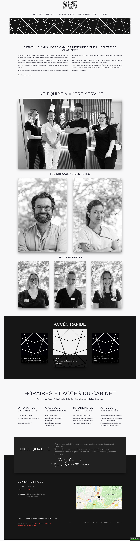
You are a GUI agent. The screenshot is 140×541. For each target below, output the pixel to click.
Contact (103, 14)
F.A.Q (95, 522)
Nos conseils (84, 14)
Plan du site (32, 525)
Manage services (135, 538)
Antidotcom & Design (41, 523)
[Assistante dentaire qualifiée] (33, 284)
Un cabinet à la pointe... (25, 75)
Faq (94, 14)
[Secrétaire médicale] (70, 284)
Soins (86, 522)
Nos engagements (66, 14)
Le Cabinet (37, 14)
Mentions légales (23, 525)
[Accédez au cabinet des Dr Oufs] (99, 497)
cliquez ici (30, 489)
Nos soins (50, 14)
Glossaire (106, 522)
